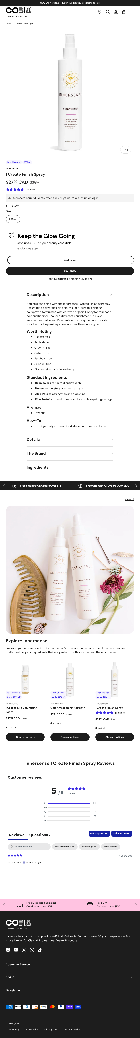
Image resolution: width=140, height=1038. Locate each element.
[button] (124, 12)
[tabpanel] (70, 866)
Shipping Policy (51, 1029)
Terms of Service (72, 1029)
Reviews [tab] (17, 834)
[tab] (40, 835)
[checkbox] (110, 846)
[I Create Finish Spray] (114, 679)
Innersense (12, 168)
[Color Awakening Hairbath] (69, 679)
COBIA (17, 1023)
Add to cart (70, 260)
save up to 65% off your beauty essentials (44, 243)
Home (8, 23)
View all (129, 499)
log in (95, 198)
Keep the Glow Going (46, 236)
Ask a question (99, 833)
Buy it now (70, 270)
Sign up (83, 198)
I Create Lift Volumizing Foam (21, 710)
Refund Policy (31, 1029)
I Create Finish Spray (24, 23)
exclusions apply (28, 248)
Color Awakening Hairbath (67, 708)
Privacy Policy (12, 1029)
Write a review (122, 833)
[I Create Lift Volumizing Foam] (25, 679)
